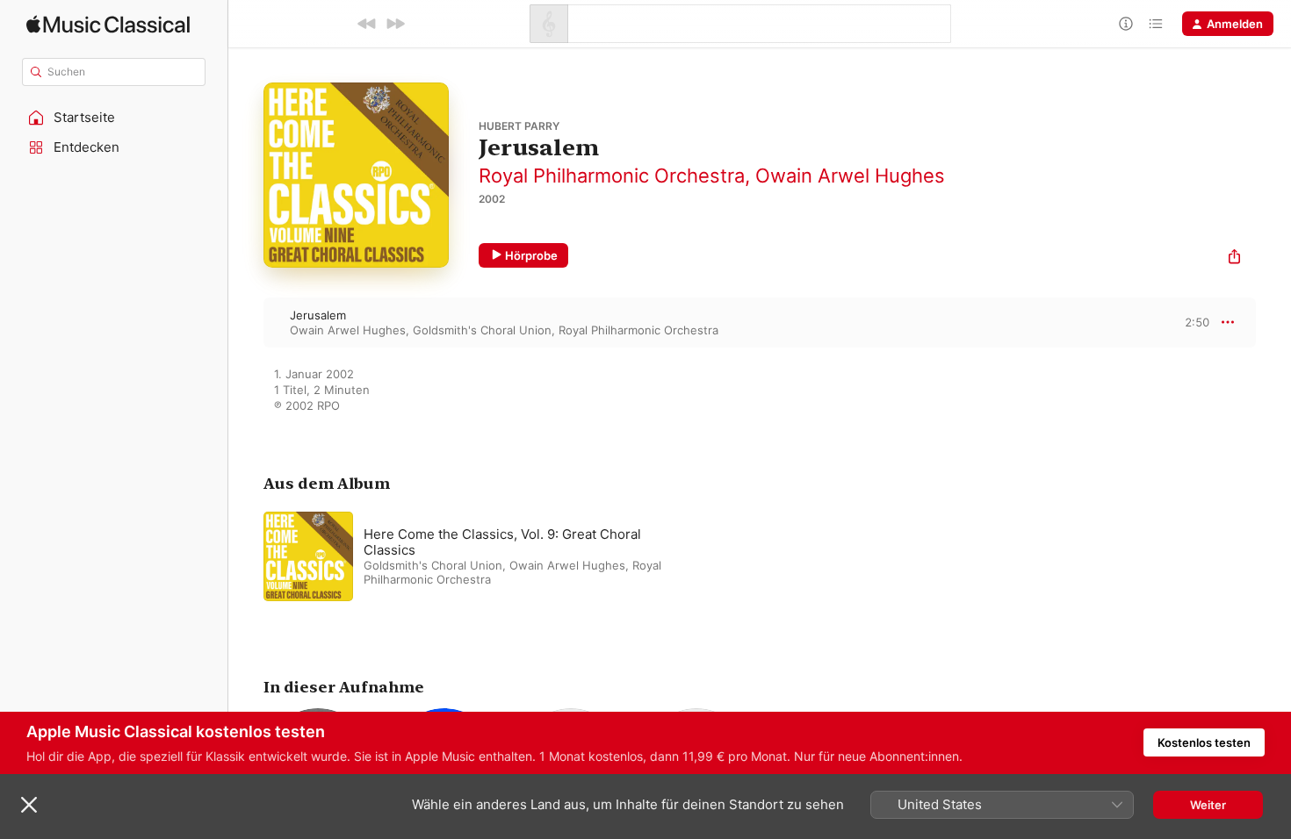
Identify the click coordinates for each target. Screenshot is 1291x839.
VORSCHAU (1185, 322)
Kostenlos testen (1204, 742)
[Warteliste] (1156, 23)
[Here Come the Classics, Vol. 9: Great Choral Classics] (483, 556)
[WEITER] (395, 24)
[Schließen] (29, 805)
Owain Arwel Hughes (850, 175)
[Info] (1126, 23)
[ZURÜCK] (367, 24)
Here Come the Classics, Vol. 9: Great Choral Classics (502, 542)
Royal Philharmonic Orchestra (612, 175)
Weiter (1208, 805)
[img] (108, 24)
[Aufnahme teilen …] (1234, 258)
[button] (114, 117)
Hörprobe (531, 255)
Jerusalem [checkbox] (318, 315)
